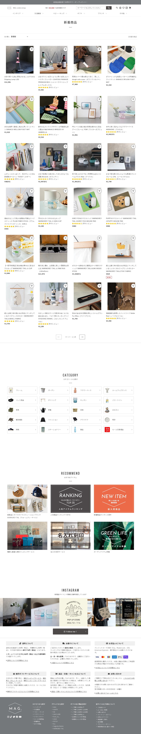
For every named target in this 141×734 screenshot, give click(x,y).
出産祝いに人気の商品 (79, 717)
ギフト (79, 13)
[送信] (109, 8)
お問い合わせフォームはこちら (107, 693)
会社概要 (100, 722)
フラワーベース (39, 714)
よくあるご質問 (102, 710)
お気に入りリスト (103, 717)
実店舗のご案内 (102, 719)
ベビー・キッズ (58, 13)
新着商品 (37, 721)
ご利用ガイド (102, 707)
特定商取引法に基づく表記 (106, 726)
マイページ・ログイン (104, 715)
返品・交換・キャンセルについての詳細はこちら (69, 691)
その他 (122, 13)
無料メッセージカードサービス (35, 680)
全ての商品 (37, 724)
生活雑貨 (37, 13)
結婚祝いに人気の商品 (79, 719)
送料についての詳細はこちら (17, 660)
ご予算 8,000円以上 (78, 714)
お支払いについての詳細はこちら (108, 668)
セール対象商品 (39, 719)
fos (54, 724)
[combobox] (91, 8)
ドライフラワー (39, 717)
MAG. (55, 707)
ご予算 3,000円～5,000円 (80, 709)
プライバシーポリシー (104, 724)
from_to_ (56, 717)
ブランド (101, 13)
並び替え (6, 36)
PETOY (55, 721)
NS (54, 712)
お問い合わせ (102, 712)
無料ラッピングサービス (32, 678)
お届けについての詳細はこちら (62, 663)
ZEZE (55, 719)
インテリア (17, 13)
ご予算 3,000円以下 (78, 707)
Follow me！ (71, 631)
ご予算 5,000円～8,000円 (80, 712)
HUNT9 (55, 709)
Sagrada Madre (58, 726)
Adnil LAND (56, 714)
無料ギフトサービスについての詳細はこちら (23, 691)
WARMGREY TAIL (58, 728)
